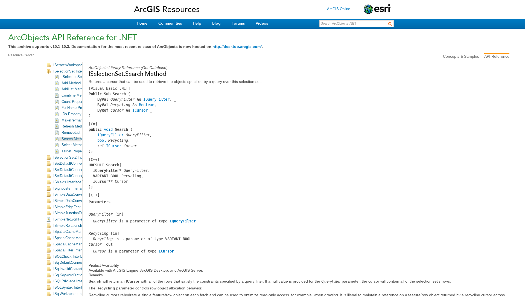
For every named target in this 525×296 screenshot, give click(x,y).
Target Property (74, 151)
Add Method (71, 83)
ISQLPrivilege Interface (71, 281)
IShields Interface (67, 182)
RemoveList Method (77, 133)
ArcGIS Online (338, 9)
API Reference (496, 56)
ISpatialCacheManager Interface (78, 232)
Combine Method (75, 95)
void (108, 129)
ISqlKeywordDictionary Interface (78, 275)
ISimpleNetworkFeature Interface (79, 219)
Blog (216, 23)
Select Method (73, 145)
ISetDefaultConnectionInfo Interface (81, 164)
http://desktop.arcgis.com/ (237, 46)
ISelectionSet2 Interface (72, 157)
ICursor (140, 110)
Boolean (146, 105)
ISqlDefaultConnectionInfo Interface (81, 263)
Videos (262, 23)
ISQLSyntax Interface (70, 287)
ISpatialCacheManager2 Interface (79, 238)
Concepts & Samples (461, 56)
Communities (170, 23)
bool (101, 140)
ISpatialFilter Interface (70, 250)
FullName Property (76, 108)
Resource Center (21, 55)
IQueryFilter (156, 99)
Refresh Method (74, 126)
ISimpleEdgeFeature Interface (77, 207)
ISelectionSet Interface (71, 71)
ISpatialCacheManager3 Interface (79, 244)
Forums (238, 23)
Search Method (74, 139)
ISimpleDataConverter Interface (78, 194)
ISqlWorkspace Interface (72, 294)
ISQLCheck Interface (70, 257)
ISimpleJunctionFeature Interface (79, 213)
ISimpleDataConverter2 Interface (79, 201)
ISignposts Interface (69, 188)
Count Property (73, 102)
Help (197, 23)
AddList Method (74, 89)
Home (142, 23)
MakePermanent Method (81, 120)
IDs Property (71, 114)
